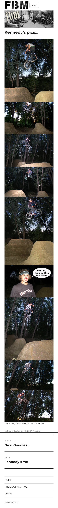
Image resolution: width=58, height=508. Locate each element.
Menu (34, 5)
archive (8, 431)
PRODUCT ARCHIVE (16, 486)
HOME (8, 480)
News (37, 431)
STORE (8, 493)
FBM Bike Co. (11, 502)
